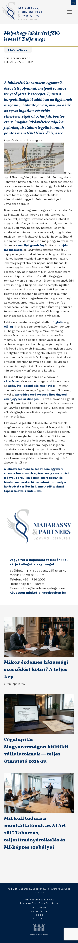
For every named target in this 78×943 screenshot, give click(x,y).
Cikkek (39, 915)
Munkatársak (39, 908)
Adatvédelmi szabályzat (39, 899)
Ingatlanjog (18, 49)
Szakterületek (39, 911)
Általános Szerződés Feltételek (39, 903)
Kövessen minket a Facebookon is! (38, 592)
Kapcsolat (39, 918)
